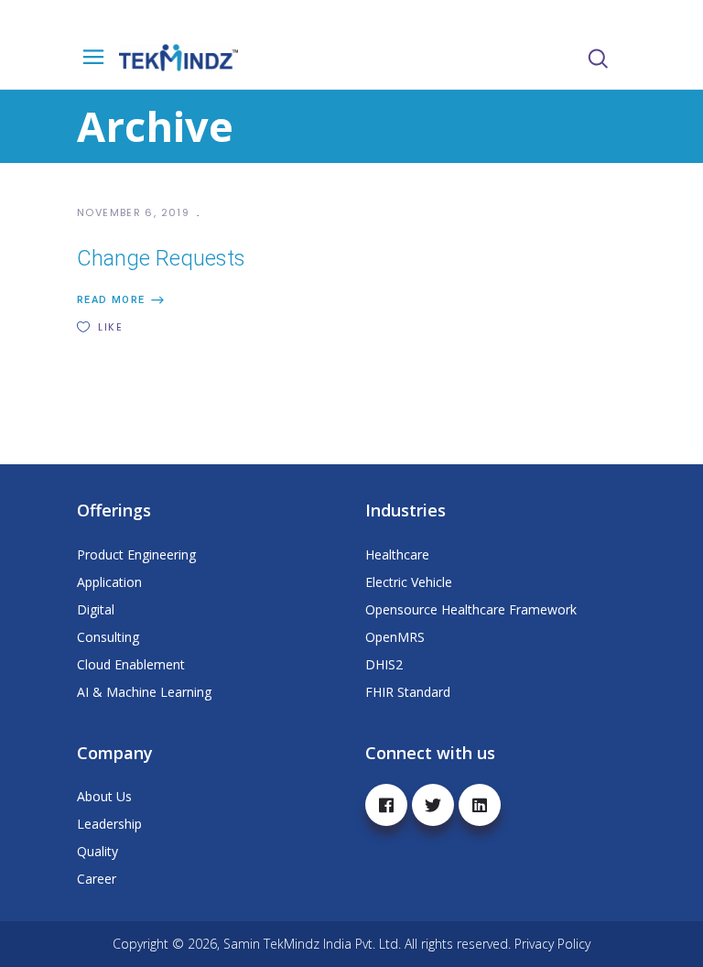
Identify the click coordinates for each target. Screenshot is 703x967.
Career (96, 878)
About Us (104, 796)
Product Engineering (136, 554)
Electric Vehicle (408, 582)
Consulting (108, 637)
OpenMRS (395, 637)
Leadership (109, 823)
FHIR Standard (407, 692)
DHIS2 (384, 664)
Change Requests (161, 258)
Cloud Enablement (131, 664)
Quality (97, 851)
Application (109, 582)
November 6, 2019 (135, 212)
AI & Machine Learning (144, 692)
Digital (95, 609)
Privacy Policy (552, 943)
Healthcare (397, 554)
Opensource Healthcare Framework (471, 609)
